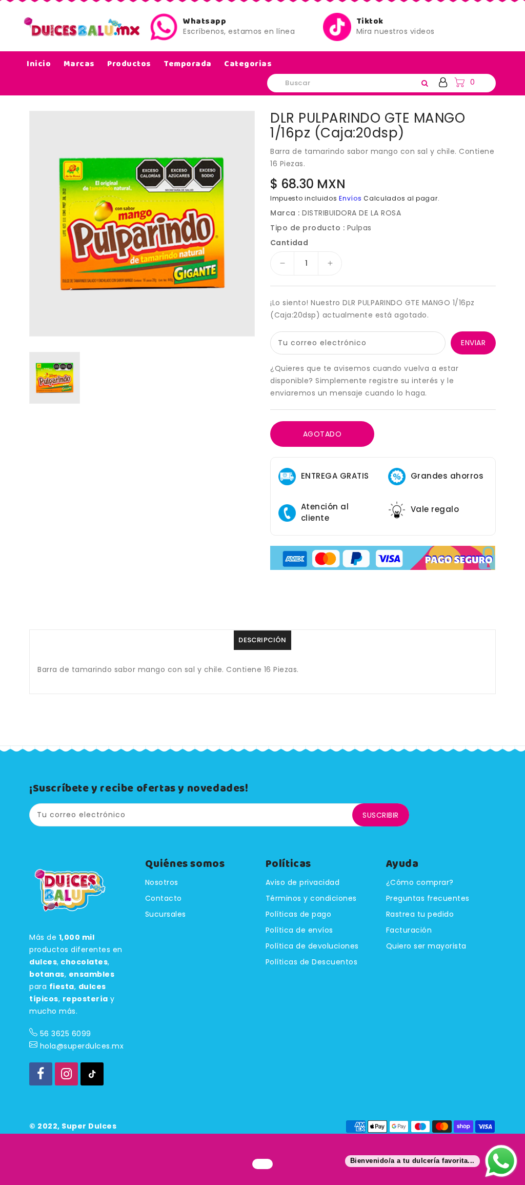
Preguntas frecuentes (428, 898)
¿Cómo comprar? (420, 882)
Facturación (409, 930)
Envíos (350, 198)
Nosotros (161, 882)
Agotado (322, 434)
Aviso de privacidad (303, 882)
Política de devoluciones (312, 946)
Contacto (163, 898)
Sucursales (165, 914)
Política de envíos (299, 930)
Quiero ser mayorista (426, 946)
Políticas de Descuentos (312, 962)
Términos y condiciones (311, 898)
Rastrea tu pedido (420, 914)
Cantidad (289, 242)
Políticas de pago (299, 914)
